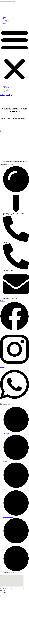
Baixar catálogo (6, 95)
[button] (14, 54)
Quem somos (6, 19)
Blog (4, 23)
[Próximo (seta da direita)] (26, 312)
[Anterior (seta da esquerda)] (2, 312)
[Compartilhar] (20, 1)
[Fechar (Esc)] (24, 1)
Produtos (5, 20)
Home (4, 17)
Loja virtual (6, 21)
